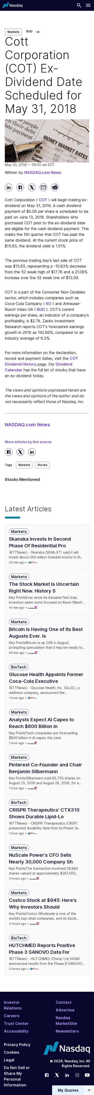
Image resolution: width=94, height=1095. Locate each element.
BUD (41, 309)
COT (43, 199)
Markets (13, 32)
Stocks (42, 465)
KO (48, 303)
